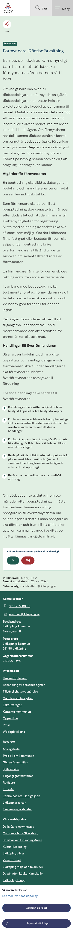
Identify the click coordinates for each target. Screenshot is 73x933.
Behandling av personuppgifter (24, 685)
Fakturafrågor (12, 705)
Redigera (9, 783)
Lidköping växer (13, 853)
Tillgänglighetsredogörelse (20, 692)
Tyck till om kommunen (36, 756)
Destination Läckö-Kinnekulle (36, 873)
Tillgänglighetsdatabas (36, 776)
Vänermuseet (12, 860)
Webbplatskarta (14, 732)
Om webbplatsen (15, 678)
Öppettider (10, 718)
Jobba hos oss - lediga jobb (21, 796)
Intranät (26, 789)
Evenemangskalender (35, 809)
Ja (13, 560)
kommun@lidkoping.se (24, 614)
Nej (28, 560)
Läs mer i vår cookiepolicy (20, 896)
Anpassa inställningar (38, 923)
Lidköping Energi (32, 880)
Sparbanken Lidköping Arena (22, 840)
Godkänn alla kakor (36, 908)
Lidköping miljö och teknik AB (23, 867)
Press (6, 725)
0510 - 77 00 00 (19, 606)
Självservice (29, 769)
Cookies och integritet (18, 698)
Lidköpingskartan (32, 802)
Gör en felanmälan (15, 762)
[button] (41, 8)
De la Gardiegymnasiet (18, 827)
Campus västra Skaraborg (20, 833)
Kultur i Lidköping (15, 847)
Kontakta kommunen (17, 712)
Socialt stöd (10, 44)
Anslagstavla (11, 749)
